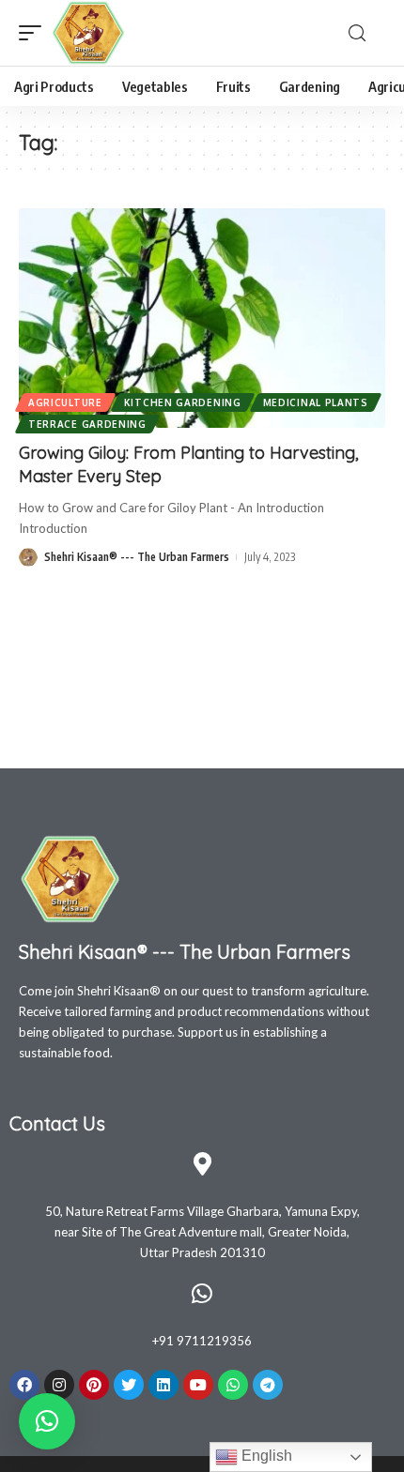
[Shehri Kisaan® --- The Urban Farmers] (88, 33)
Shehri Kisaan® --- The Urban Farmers (136, 557)
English (265, 1456)
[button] (47, 1421)
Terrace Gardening (87, 424)
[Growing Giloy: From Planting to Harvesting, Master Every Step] (202, 318)
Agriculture (65, 402)
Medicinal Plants (315, 402)
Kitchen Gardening (182, 402)
